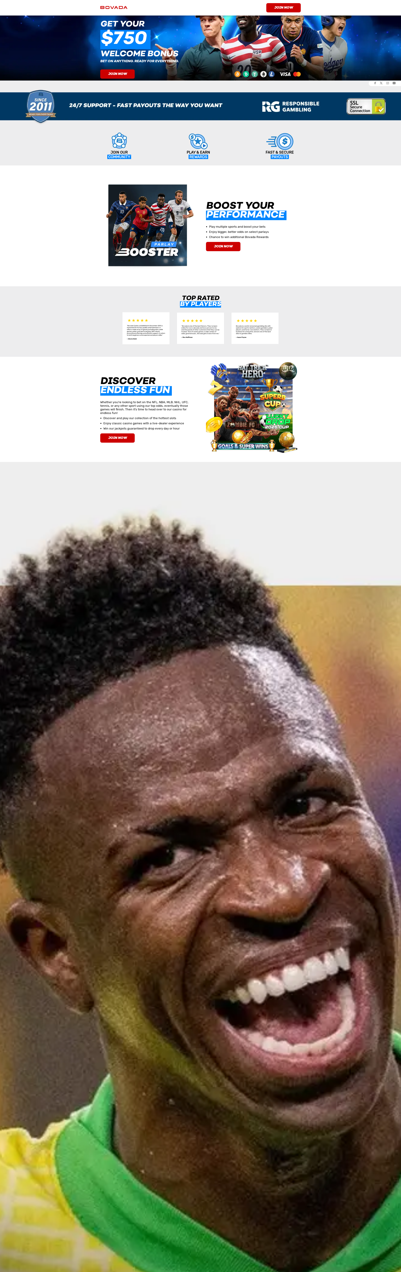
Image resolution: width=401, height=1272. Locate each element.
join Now (117, 438)
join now (283, 7)
